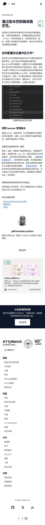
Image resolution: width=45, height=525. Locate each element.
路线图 (7, 441)
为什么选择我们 (10, 378)
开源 (6, 406)
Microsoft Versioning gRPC (15, 201)
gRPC (5, 207)
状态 (6, 397)
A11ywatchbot (10, 422)
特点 (6, 374)
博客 (13, 4)
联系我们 (8, 450)
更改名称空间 (31, 166)
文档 (6, 414)
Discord (7, 454)
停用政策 (8, 481)
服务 (6, 418)
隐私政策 (8, 477)
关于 (6, 446)
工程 (40, 23)
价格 (6, 370)
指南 (6, 427)
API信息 (7, 366)
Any (19, 154)
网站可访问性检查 (11, 362)
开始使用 (22, 322)
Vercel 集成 (9, 383)
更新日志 (8, 387)
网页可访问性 (9, 402)
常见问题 (8, 431)
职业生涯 (8, 466)
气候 (6, 462)
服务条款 (8, 485)
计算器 (7, 410)
